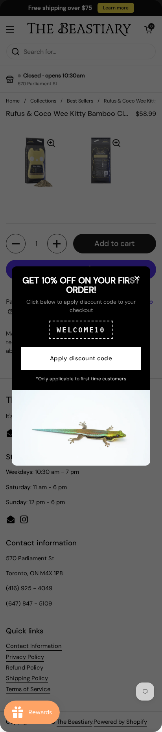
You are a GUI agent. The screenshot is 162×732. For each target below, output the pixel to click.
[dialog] (81, 366)
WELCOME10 (81, 330)
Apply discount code (81, 358)
